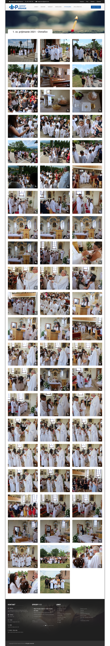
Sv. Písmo (59, 610)
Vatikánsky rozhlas (84, 620)
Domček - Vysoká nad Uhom (86, 617)
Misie (58, 612)
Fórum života (83, 615)
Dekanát (43, 6)
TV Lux (81, 619)
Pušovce (82, 1)
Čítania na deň (83, 608)
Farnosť (50, 6)
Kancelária (58, 6)
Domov (36, 6)
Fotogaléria (67, 6)
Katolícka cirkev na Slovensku (64, 613)
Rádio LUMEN (60, 619)
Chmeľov (99, 1)
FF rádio (59, 622)
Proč (87, 1)
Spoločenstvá (78, 6)
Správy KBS (59, 615)
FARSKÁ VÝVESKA (96, 7)
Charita (82, 610)
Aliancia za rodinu (61, 617)
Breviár (82, 612)
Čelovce (92, 1)
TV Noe (59, 620)
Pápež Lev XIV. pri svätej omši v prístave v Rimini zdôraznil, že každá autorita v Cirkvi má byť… (43, 612)
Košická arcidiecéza (85, 613)
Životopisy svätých (61, 608)
